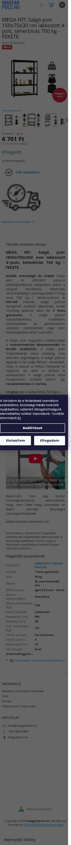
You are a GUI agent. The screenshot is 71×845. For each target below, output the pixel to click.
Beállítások (32, 428)
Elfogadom (49, 440)
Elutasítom (15, 440)
